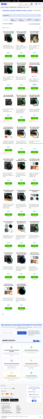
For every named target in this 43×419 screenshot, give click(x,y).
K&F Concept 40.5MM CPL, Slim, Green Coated (34, 63)
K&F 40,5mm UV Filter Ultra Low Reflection (21, 63)
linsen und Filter (20, 7)
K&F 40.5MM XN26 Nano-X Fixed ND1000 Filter (21, 284)
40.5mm (10, 23)
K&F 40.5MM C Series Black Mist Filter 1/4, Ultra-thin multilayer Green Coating (21, 222)
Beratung (18, 410)
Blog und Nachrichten (19, 408)
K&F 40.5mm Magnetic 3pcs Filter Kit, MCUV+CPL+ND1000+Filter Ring (8, 222)
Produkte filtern (6, 15)
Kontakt (14, 1)
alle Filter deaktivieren (35, 24)
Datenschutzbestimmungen (7, 412)
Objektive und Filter (13, 7)
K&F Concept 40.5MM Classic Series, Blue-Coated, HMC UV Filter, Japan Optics (21, 128)
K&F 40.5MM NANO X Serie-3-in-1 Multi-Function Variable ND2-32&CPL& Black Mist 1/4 (34, 32)
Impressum (19, 412)
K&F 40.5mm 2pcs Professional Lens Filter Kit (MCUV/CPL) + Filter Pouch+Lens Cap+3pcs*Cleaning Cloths (8, 284)
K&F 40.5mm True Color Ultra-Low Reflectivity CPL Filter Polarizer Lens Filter (21, 96)
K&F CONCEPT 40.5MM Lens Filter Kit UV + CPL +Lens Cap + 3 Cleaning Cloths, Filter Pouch (34, 159)
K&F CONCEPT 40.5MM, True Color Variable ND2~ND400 (8, 159)
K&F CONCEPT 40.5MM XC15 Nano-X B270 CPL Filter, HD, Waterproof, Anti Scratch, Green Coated (34, 96)
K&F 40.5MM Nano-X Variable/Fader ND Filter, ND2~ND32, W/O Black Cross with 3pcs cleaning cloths (8, 128)
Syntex (2, 7)
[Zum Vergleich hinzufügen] (11, 42)
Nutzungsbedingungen (6, 410)
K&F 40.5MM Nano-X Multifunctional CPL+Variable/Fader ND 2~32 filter (21, 191)
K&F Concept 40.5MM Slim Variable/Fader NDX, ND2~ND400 (21, 32)
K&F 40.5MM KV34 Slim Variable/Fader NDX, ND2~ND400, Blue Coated (21, 253)
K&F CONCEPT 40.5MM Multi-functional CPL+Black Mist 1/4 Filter (8, 191)
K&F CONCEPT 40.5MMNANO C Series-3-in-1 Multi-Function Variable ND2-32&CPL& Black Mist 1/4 (21, 159)
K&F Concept (6, 7)
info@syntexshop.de (34, 394)
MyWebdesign (4, 417)
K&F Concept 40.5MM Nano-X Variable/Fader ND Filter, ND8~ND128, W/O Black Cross (8, 96)
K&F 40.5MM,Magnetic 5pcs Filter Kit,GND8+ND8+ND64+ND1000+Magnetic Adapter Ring (34, 191)
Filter (24, 7)
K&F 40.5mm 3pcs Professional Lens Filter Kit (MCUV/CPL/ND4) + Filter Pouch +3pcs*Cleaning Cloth (34, 253)
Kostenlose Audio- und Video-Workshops (25, 327)
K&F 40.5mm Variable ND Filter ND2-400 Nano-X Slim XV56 (8, 63)
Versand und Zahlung (6, 406)
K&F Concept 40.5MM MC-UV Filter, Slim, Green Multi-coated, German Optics (34, 128)
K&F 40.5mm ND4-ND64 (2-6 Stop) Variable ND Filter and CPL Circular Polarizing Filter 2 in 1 (8, 32)
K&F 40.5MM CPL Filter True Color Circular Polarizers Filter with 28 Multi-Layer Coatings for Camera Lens (34, 222)
